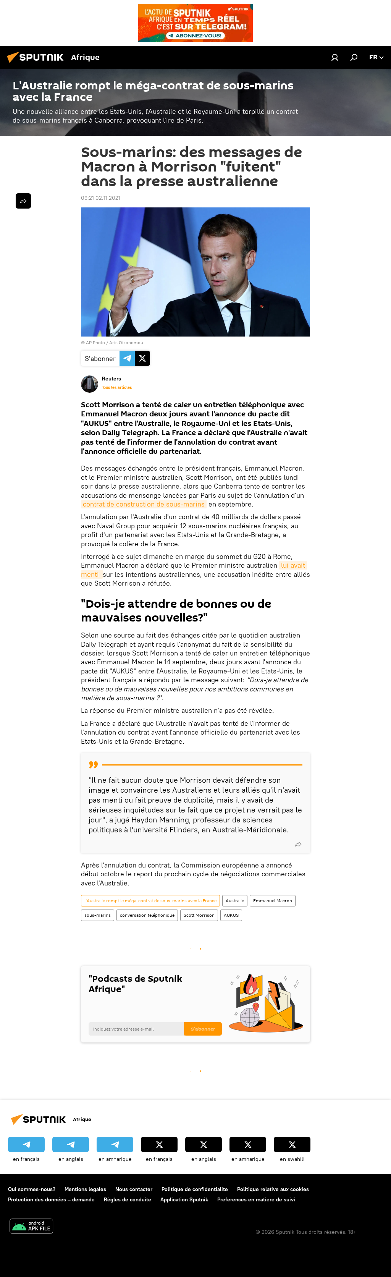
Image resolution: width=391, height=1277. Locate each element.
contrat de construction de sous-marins (144, 504)
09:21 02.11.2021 (100, 197)
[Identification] (335, 57)
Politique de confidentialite (195, 1189)
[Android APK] (31, 1227)
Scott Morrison (199, 915)
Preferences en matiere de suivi (256, 1199)
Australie (235, 900)
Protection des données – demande (51, 1199)
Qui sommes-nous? (31, 1189)
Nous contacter (133, 1189)
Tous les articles (117, 387)
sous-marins (97, 915)
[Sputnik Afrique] (37, 63)
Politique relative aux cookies (273, 1189)
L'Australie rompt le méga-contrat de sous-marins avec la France (150, 900)
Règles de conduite (127, 1199)
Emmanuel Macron (272, 900)
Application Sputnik (184, 1199)
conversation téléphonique (147, 915)
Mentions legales (85, 1189)
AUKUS (231, 915)
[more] (298, 844)
